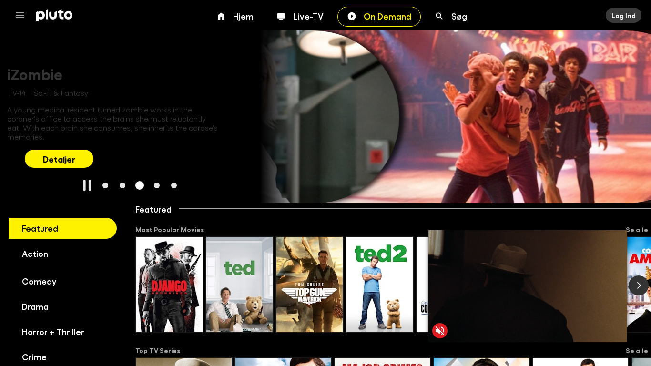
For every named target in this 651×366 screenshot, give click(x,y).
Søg (459, 15)
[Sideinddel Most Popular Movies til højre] (639, 285)
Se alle (637, 229)
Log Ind (623, 15)
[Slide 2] (122, 185)
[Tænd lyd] (440, 330)
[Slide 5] (174, 185)
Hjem (243, 15)
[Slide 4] (156, 185)
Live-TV (308, 15)
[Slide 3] (139, 185)
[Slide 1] (105, 185)
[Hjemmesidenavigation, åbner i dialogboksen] (23, 15)
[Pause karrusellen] (87, 185)
